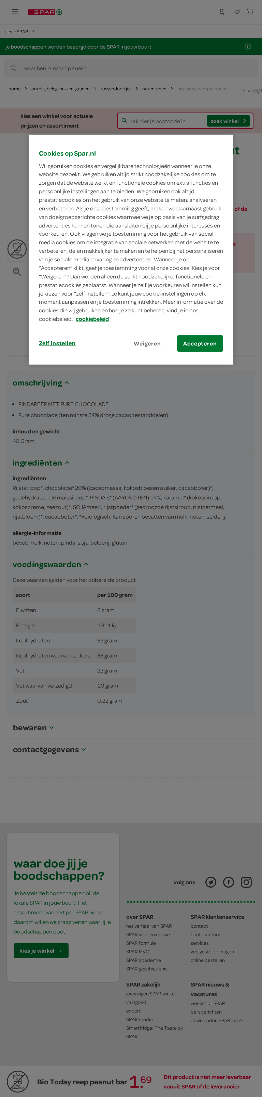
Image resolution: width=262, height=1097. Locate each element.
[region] (131, 250)
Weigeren (147, 343)
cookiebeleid (92, 319)
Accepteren (200, 343)
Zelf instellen (57, 343)
